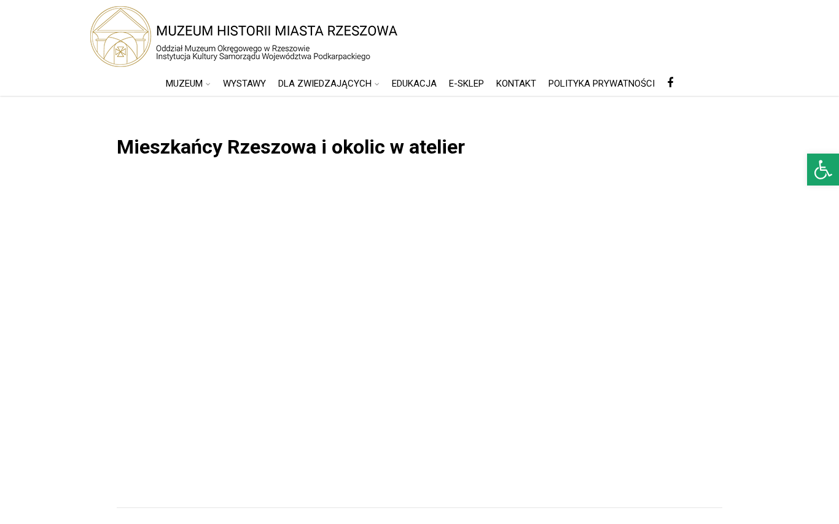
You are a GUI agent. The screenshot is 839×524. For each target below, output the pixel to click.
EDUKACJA (414, 83)
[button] (823, 170)
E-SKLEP (466, 83)
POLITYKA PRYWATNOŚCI (601, 83)
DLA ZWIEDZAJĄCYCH (325, 83)
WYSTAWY (244, 83)
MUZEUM (184, 83)
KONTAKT (516, 83)
